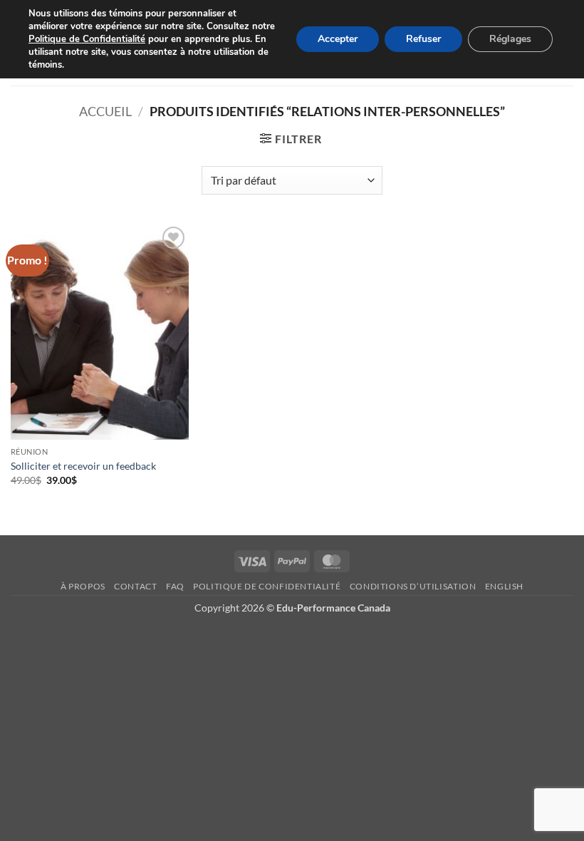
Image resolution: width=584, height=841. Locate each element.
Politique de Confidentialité (86, 39)
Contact (135, 586)
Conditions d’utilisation (413, 586)
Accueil (105, 111)
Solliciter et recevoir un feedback (83, 466)
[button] (290, 138)
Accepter (338, 39)
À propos (83, 586)
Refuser (423, 39)
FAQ (175, 586)
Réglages (510, 39)
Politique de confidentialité (266, 586)
